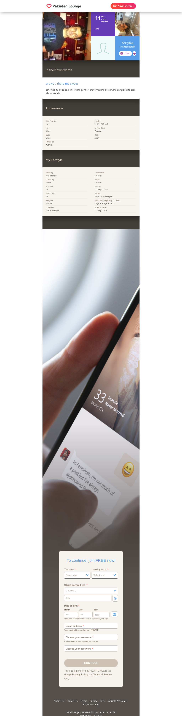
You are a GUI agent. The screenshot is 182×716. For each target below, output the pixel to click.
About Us (58, 700)
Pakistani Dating (91, 704)
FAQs (102, 700)
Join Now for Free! (123, 5)
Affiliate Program (116, 700)
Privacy (93, 700)
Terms (84, 700)
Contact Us (71, 700)
